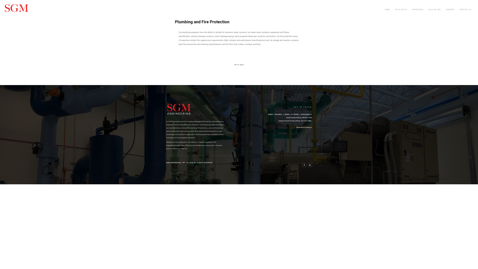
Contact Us (465, 9)
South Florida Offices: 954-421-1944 (299, 118)
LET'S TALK (239, 65)
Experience (417, 9)
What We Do (401, 9)
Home (387, 9)
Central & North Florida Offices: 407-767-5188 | (295, 121)
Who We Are (435, 9)
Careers (450, 9)
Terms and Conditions (304, 127)
